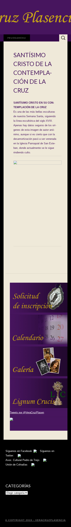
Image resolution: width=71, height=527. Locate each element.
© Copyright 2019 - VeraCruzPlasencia (35, 520)
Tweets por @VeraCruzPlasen (27, 412)
